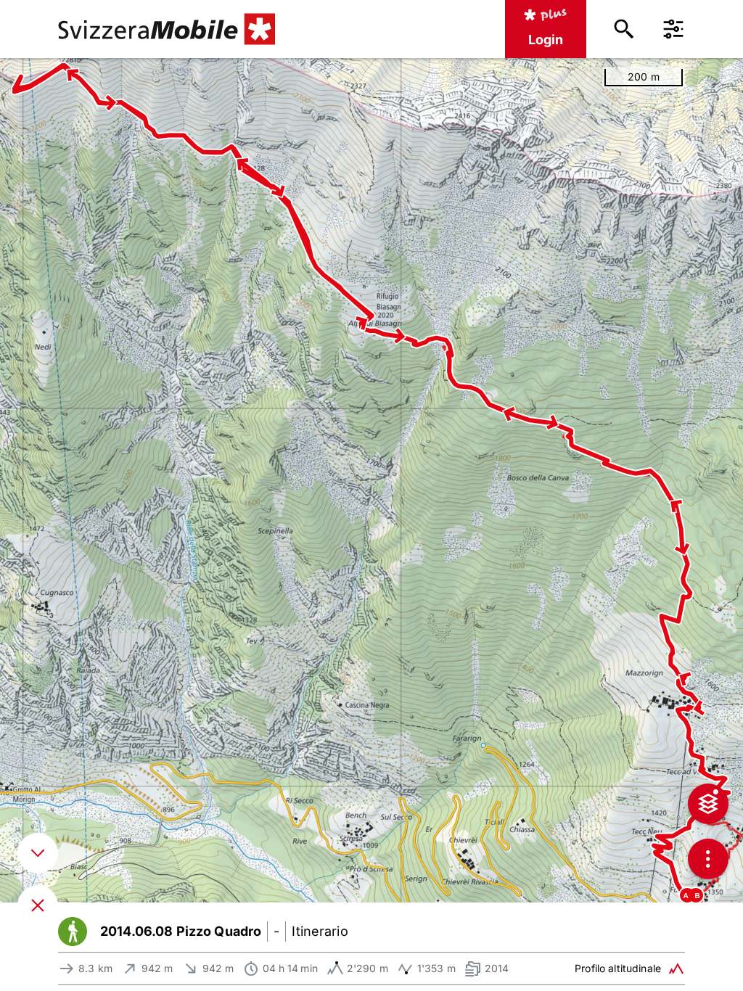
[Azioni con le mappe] (708, 859)
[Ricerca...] (624, 29)
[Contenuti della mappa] (708, 804)
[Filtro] (673, 29)
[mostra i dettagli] (37, 853)
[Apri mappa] (37, 905)
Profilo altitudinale (618, 968)
